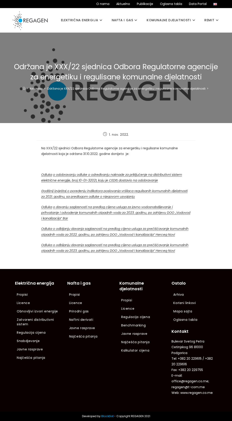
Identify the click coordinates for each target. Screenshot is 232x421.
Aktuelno (123, 4)
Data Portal (198, 4)
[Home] (23, 88)
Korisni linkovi (184, 303)
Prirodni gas (79, 311)
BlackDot (107, 416)
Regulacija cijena (31, 332)
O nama (102, 4)
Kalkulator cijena (135, 350)
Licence (23, 303)
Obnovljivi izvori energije (37, 311)
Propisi (22, 294)
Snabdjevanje (28, 341)
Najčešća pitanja (31, 357)
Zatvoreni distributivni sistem (35, 321)
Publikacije (145, 4)
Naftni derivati (81, 319)
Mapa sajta (182, 311)
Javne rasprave (30, 349)
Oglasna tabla (171, 4)
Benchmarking (133, 325)
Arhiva (178, 294)
